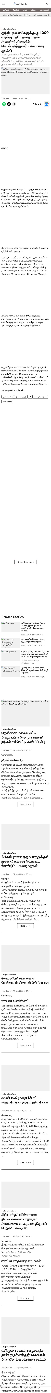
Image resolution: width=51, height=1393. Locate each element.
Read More (25, 804)
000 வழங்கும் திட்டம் (40, 397)
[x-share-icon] (9, 105)
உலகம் (25, 10)
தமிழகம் (6, 10)
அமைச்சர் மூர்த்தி (20, 397)
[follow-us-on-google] (47, 104)
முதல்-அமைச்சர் (8, 397)
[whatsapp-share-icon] (4, 105)
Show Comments (26, 562)
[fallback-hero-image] (10, 627)
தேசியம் (16, 10)
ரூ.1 (30, 397)
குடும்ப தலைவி (7, 401)
